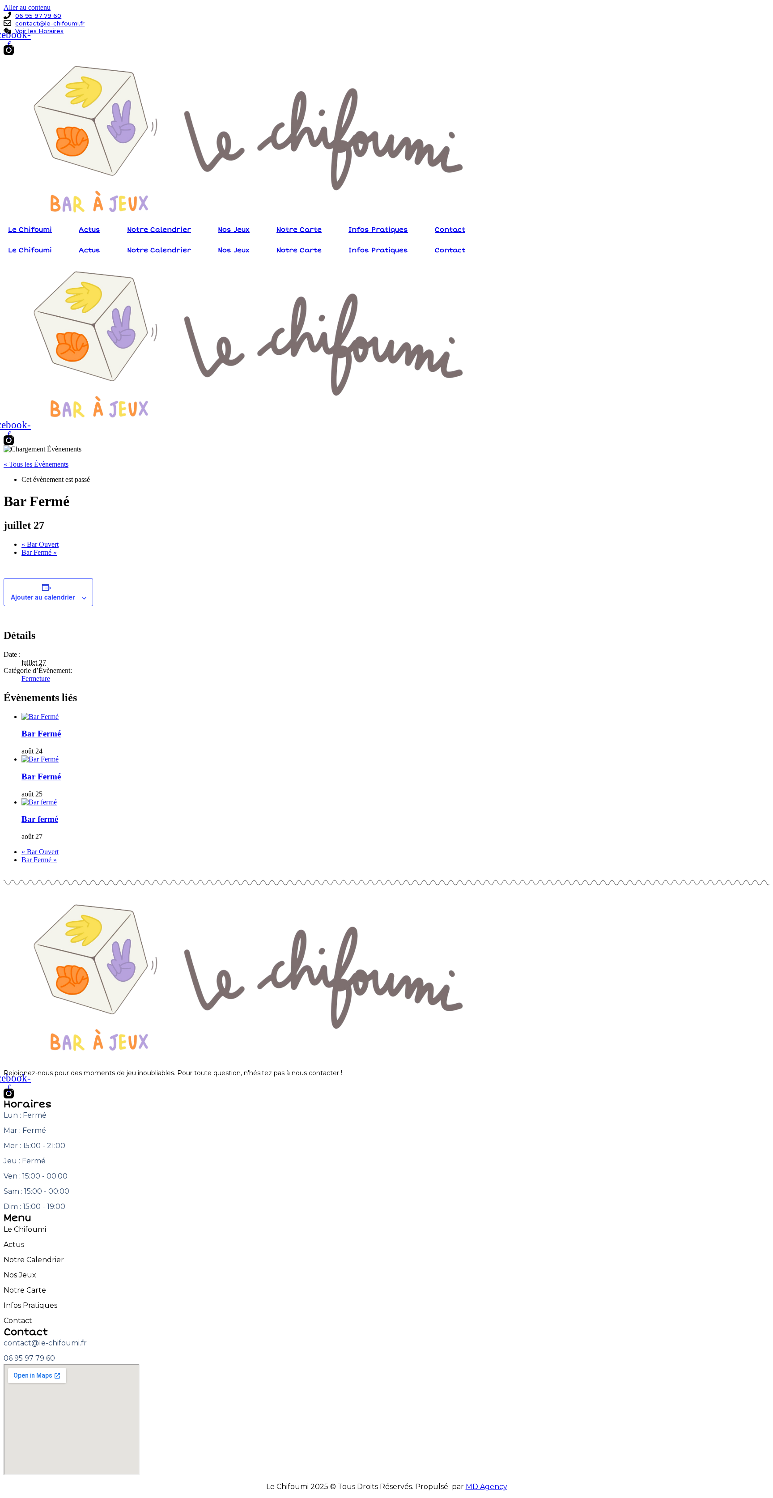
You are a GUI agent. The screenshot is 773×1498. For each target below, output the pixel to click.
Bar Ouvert (40, 544)
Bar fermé (39, 819)
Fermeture (35, 678)
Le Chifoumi (30, 230)
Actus (89, 230)
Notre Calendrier (159, 230)
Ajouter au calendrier (43, 596)
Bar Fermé (39, 552)
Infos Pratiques (378, 230)
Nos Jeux (234, 230)
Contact (450, 230)
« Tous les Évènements (36, 464)
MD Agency (486, 1486)
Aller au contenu (27, 7)
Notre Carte (299, 230)
